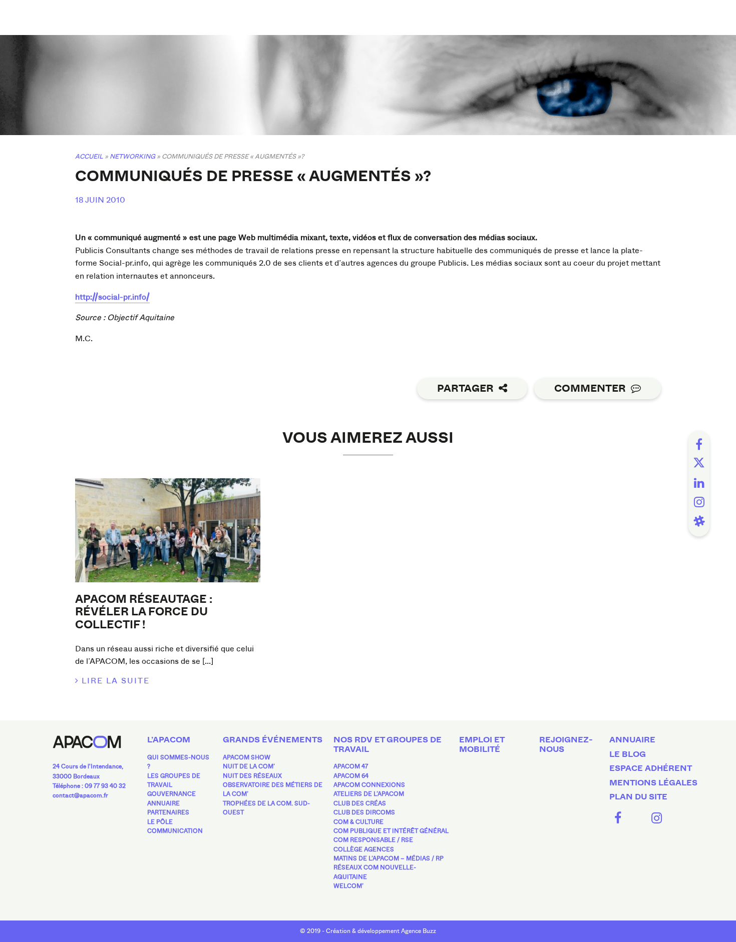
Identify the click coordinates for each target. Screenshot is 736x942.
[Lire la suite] (167, 530)
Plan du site (638, 796)
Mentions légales (653, 782)
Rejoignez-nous (566, 744)
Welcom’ (348, 886)
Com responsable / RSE (373, 840)
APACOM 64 (351, 776)
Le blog (627, 754)
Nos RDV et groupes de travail (387, 744)
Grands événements (272, 739)
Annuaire (163, 803)
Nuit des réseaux (252, 776)
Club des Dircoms (364, 812)
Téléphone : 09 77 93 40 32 (89, 786)
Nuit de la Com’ (249, 766)
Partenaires (168, 812)
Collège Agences (363, 849)
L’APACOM (168, 739)
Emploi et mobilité (481, 744)
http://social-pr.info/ (112, 297)
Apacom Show (246, 757)
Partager (465, 388)
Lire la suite (116, 680)
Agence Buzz (418, 931)
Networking (132, 156)
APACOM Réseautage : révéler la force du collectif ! (143, 612)
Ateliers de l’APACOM (368, 794)
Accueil (89, 156)
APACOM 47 (350, 766)
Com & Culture (358, 822)
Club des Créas (359, 803)
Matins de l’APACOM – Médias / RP (388, 858)
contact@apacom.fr (80, 795)
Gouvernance (171, 794)
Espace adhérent (650, 768)
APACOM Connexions (369, 785)
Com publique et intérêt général (391, 831)
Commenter (590, 388)
